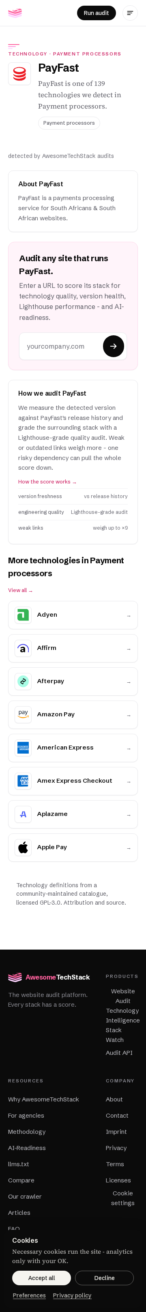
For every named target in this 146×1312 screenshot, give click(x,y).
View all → (20, 590)
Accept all (41, 1278)
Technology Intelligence (123, 1015)
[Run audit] (113, 346)
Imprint (116, 1131)
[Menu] (130, 13)
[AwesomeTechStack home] (15, 13)
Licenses (118, 1180)
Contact (117, 1115)
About (114, 1099)
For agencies (26, 1115)
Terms (115, 1164)
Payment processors (87, 54)
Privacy (116, 1148)
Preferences (29, 1295)
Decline (104, 1278)
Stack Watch (115, 1035)
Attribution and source (94, 902)
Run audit (96, 13)
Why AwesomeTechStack (43, 1099)
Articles (19, 1212)
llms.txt (18, 1164)
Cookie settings (123, 1198)
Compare (21, 1180)
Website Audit (123, 996)
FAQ (14, 1229)
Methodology (26, 1131)
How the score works (47, 482)
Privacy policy (72, 1295)
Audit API (119, 1052)
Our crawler (25, 1196)
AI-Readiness (27, 1148)
